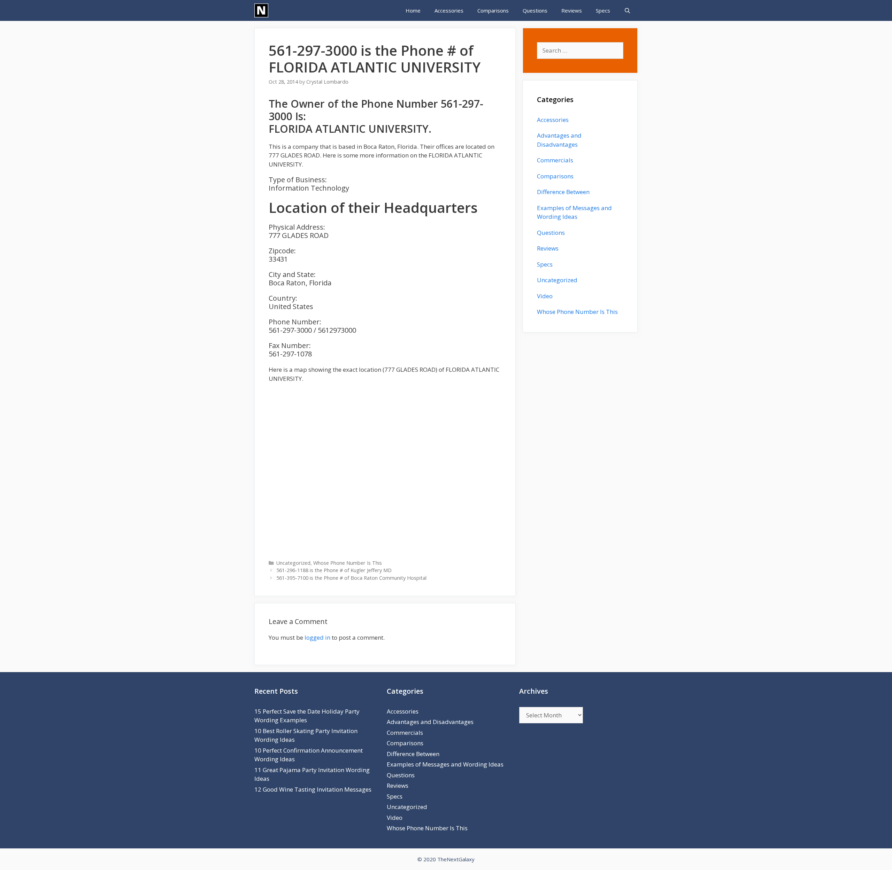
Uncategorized (293, 563)
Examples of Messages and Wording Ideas (445, 764)
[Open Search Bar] (627, 10)
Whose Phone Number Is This (347, 563)
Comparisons (493, 10)
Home (413, 10)
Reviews (571, 10)
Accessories (449, 10)
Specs (603, 10)
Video (545, 296)
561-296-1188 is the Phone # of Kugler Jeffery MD (334, 570)
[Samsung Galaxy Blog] (261, 10)
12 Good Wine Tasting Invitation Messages (312, 789)
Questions (535, 10)
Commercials (555, 160)
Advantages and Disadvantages (430, 722)
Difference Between (563, 192)
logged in (317, 637)
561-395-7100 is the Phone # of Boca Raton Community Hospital (351, 578)
